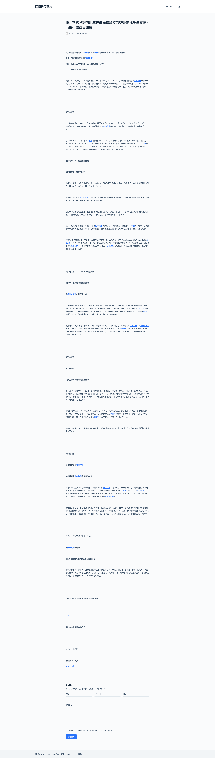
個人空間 (131, 226)
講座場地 (98, 226)
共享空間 (74, 246)
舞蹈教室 (70, 547)
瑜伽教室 (89, 58)
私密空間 (85, 52)
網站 (124, 694)
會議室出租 (141, 490)
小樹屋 (110, 246)
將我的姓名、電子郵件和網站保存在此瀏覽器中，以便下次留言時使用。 (91, 730)
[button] (174, 6)
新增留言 (69, 705)
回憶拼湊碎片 (43, 6)
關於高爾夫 (169, 7)
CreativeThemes (71, 754)
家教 (96, 52)
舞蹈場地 (141, 308)
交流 (145, 311)
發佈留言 (71, 737)
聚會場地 (97, 417)
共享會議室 (83, 197)
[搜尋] (179, 7)
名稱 (68, 694)
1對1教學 (113, 414)
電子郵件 (98, 694)
